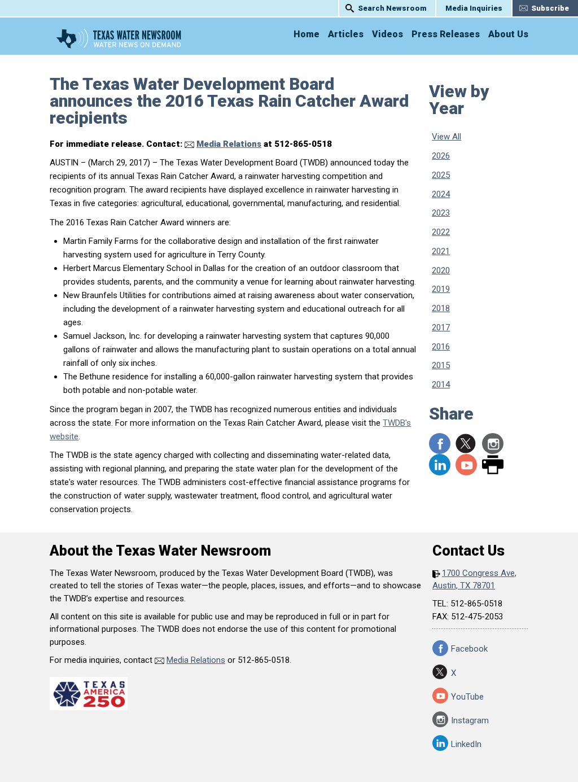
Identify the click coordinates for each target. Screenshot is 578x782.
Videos (387, 34)
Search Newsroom (392, 8)
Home (306, 34)
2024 (441, 194)
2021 (441, 251)
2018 (441, 308)
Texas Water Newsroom (118, 38)
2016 (441, 347)
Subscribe (550, 8)
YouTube (466, 464)
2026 (441, 156)
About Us (508, 34)
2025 (441, 175)
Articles (346, 34)
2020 (441, 270)
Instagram (492, 444)
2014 (441, 384)
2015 (441, 365)
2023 (441, 213)
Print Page (492, 464)
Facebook (469, 649)
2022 (441, 232)
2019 (441, 289)
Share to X (466, 444)
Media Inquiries (473, 8)
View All (446, 137)
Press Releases (445, 34)
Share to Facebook (439, 444)
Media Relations (228, 144)
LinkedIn (439, 464)
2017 (441, 327)
